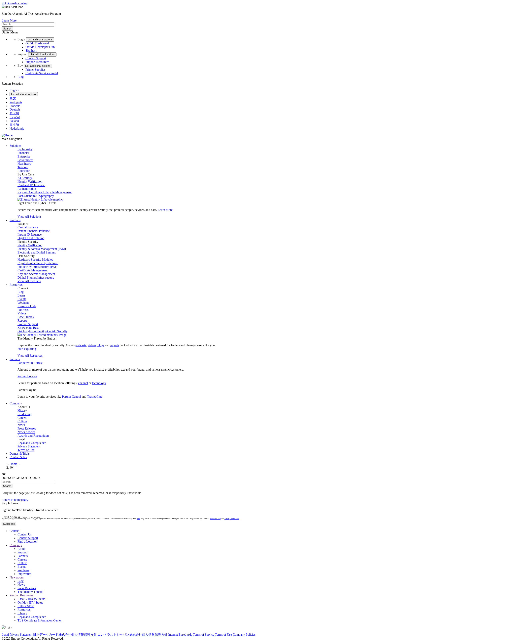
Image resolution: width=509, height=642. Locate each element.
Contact (14, 530)
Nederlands (17, 128)
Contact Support (35, 58)
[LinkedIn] (6, 630)
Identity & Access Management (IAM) (41, 249)
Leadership (24, 414)
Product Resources (21, 595)
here (138, 518)
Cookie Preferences (268, 634)
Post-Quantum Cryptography (35, 196)
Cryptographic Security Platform (37, 263)
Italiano (14, 120)
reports (114, 345)
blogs (100, 345)
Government (25, 160)
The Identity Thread (30, 591)
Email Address (11, 517)
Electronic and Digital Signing (36, 252)
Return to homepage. (15, 499)
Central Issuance (27, 227)
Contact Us (24, 534)
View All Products (29, 281)
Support (22, 552)
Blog (20, 76)
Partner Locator (27, 376)
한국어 (14, 113)
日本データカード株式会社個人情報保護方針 (65, 634)
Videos (21, 313)
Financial (23, 153)
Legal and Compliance (31, 442)
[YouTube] (8, 630)
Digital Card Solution (30, 238)
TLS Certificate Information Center (39, 620)
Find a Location (27, 541)
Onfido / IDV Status (30, 602)
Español (15, 117)
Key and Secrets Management (36, 274)
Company (16, 545)
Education (23, 170)
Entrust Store (25, 606)
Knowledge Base (28, 327)
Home (13, 464)
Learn (21, 295)
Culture (22, 421)
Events (21, 299)
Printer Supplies (35, 69)
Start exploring (26, 348)
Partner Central (71, 396)
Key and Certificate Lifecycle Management (44, 192)
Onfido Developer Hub (40, 47)
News (21, 425)
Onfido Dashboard (37, 43)
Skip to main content (14, 3)
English (14, 90)
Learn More (9, 20)
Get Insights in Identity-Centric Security (42, 331)
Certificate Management (32, 270)
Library (22, 613)
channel (83, 383)
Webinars (23, 302)
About (21, 548)
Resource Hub (26, 306)
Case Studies (25, 317)
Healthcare (24, 163)
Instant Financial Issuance (33, 231)
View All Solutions (29, 216)
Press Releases (26, 428)
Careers (22, 417)
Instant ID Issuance (29, 234)
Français (15, 106)
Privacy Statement (28, 446)
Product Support (27, 324)
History (22, 410)
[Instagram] (5, 630)
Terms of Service (203, 634)
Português (16, 102)
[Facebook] (3, 630)
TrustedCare (94, 396)
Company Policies (244, 634)
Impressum (24, 573)
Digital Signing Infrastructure (35, 277)
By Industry (24, 149)
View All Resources (30, 355)
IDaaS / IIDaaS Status (31, 599)
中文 (13, 98)
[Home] (7, 135)
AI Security (24, 178)
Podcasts (22, 309)
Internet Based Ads (180, 634)
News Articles (26, 432)
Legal (5, 634)
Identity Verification (29, 181)
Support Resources (37, 62)
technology (99, 383)
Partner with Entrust (30, 362)
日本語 (14, 124)
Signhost (30, 50)
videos (92, 345)
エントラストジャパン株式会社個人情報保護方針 (132, 634)
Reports (22, 320)
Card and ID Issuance (31, 185)
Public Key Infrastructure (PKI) (37, 266)
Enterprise (23, 156)
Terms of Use (25, 450)
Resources (23, 609)
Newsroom (16, 577)
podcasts (80, 345)
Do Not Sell (289, 634)
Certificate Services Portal (41, 73)
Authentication (26, 188)
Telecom (22, 167)
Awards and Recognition (33, 435)
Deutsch (15, 109)
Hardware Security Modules (35, 259)
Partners (22, 556)
